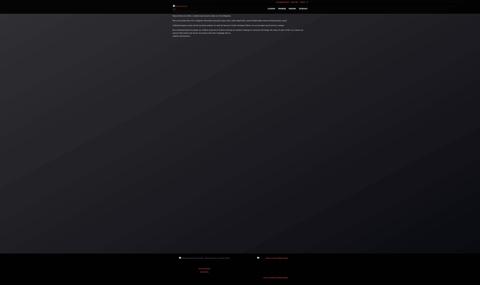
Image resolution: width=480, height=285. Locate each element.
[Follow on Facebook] (194, 264)
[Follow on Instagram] (201, 264)
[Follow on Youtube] (214, 264)
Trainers (282, 9)
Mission (292, 9)
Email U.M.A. (204, 272)
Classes (271, 9)
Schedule (303, 9)
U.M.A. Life (294, 2)
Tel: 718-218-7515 (204, 269)
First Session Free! (282, 2)
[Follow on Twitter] (208, 264)
